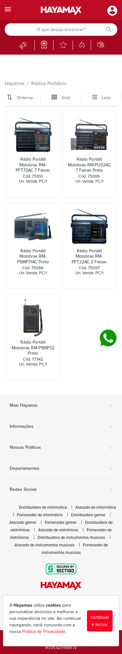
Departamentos (61, 469)
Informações (61, 427)
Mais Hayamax (61, 406)
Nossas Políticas (61, 448)
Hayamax (15, 83)
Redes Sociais (61, 490)
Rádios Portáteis (48, 83)
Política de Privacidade (43, 631)
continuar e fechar (99, 620)
